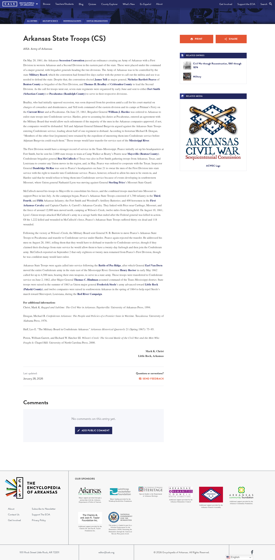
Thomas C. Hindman (86, 280)
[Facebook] (252, 552)
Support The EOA (41, 514)
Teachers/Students (64, 4)
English (235, 557)
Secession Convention (71, 60)
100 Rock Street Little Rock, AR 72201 (39, 552)
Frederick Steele (106, 284)
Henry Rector (128, 270)
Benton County (32, 84)
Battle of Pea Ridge (110, 265)
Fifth (40, 200)
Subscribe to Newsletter (44, 509)
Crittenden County (121, 84)
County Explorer (109, 4)
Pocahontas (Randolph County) (67, 94)
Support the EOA (246, 4)
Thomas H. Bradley (95, 84)
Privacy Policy (39, 520)
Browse (46, 4)
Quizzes (92, 4)
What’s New (129, 4)
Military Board (38, 75)
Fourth (27, 200)
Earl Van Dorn (153, 265)
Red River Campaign (89, 294)
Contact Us (13, 514)
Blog (81, 4)
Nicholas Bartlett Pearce (142, 79)
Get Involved (225, 4)
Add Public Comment (96, 430)
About (159, 4)
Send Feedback (153, 379)
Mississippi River (139, 140)
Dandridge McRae (43, 168)
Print (198, 39)
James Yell (101, 79)
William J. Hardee (119, 112)
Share (233, 39)
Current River (35, 112)
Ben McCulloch (67, 158)
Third (157, 196)
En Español (145, 4)
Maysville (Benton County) (143, 154)
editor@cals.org (106, 552)
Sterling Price (117, 182)
